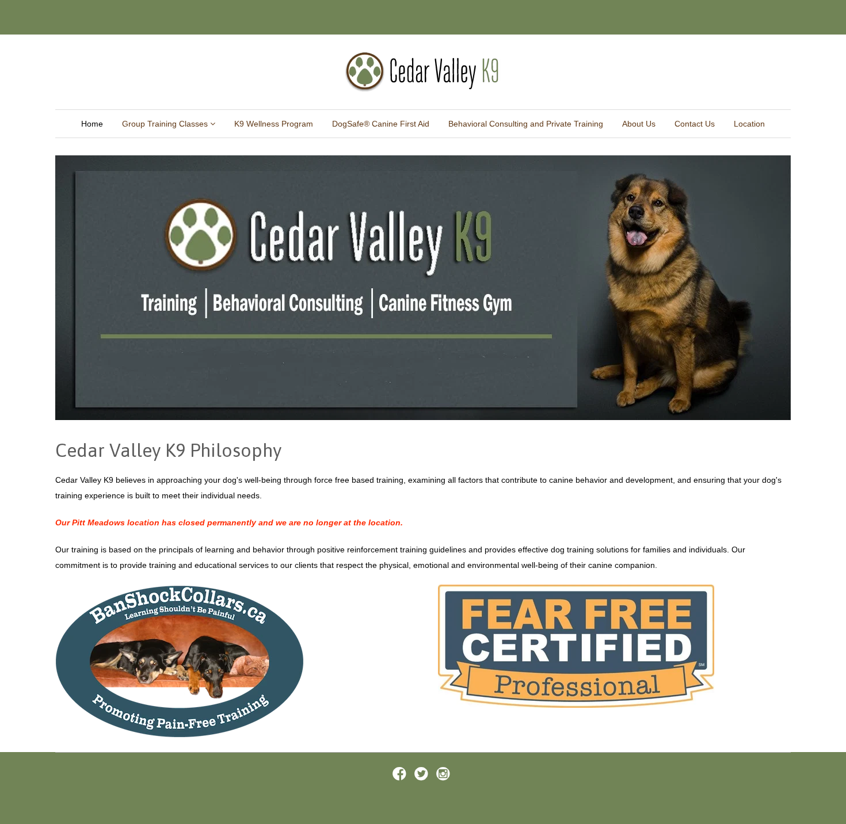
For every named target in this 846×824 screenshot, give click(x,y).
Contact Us (694, 123)
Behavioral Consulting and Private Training (525, 123)
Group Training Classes (166, 123)
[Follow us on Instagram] (445, 777)
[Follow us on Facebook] (401, 777)
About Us (639, 123)
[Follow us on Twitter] (423, 777)
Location (749, 123)
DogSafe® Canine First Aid (380, 123)
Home (92, 123)
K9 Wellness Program (273, 123)
